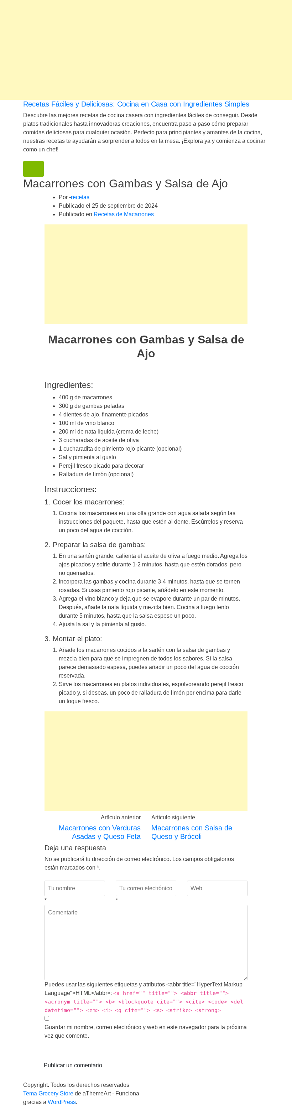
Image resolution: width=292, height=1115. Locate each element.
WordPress (62, 1102)
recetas (80, 197)
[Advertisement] (146, 50)
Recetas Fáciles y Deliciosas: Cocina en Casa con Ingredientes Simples (136, 104)
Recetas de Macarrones (124, 214)
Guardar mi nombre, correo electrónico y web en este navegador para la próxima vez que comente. (146, 1031)
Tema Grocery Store (48, 1093)
